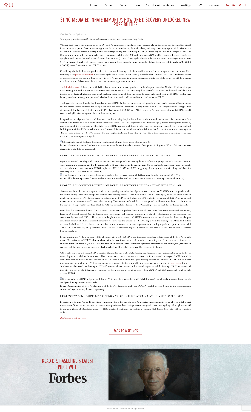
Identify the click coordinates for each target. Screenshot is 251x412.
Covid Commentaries (160, 5)
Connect (214, 5)
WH (8, 5)
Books (123, 5)
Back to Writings (125, 331)
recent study (175, 263)
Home (94, 5)
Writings (185, 5)
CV (200, 5)
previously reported (84, 74)
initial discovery (72, 87)
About (109, 5)
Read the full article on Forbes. (73, 317)
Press (137, 5)
